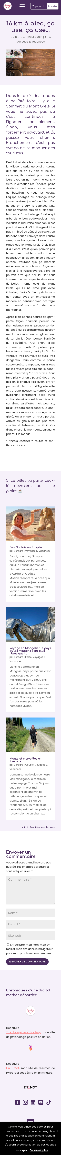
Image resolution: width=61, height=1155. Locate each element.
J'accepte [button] (21, 1150)
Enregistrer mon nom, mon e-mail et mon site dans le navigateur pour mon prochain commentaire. (29, 949)
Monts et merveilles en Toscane (25, 760)
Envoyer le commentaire (27, 961)
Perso (28, 657)
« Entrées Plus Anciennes (38, 827)
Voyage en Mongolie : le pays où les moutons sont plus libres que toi (30, 651)
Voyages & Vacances (30, 42)
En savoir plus (39, 1150)
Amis (48, 37)
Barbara (20, 37)
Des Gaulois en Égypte (25, 547)
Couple (29, 764)
